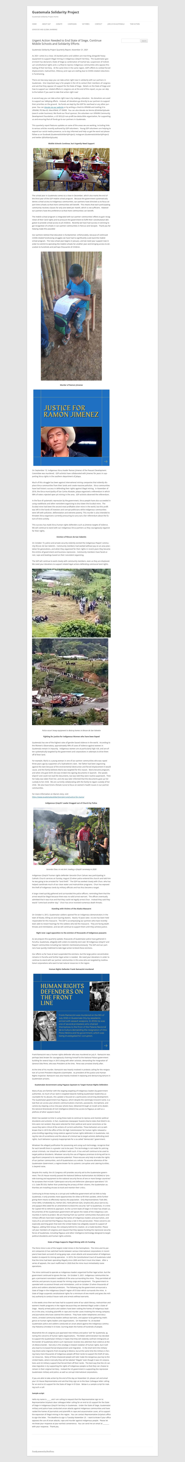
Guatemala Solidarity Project (55, 12)
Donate (59, 24)
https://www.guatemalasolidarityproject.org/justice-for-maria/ (58, 797)
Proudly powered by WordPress (43, 1451)
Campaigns (72, 24)
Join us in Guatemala (116, 24)
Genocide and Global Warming (44, 29)
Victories (85, 24)
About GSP (46, 24)
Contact (98, 24)
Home (34, 24)
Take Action (135, 24)
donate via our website (54, 107)
